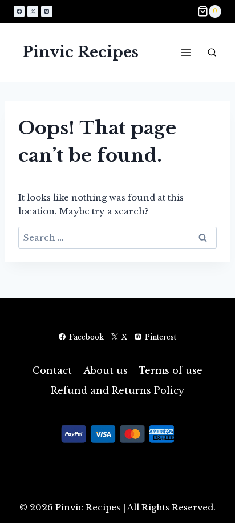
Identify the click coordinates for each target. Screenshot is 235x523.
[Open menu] (185, 52)
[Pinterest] (46, 11)
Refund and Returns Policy (117, 390)
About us (105, 370)
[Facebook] (19, 11)
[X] (32, 11)
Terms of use (170, 370)
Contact (52, 370)
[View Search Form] (211, 52)
